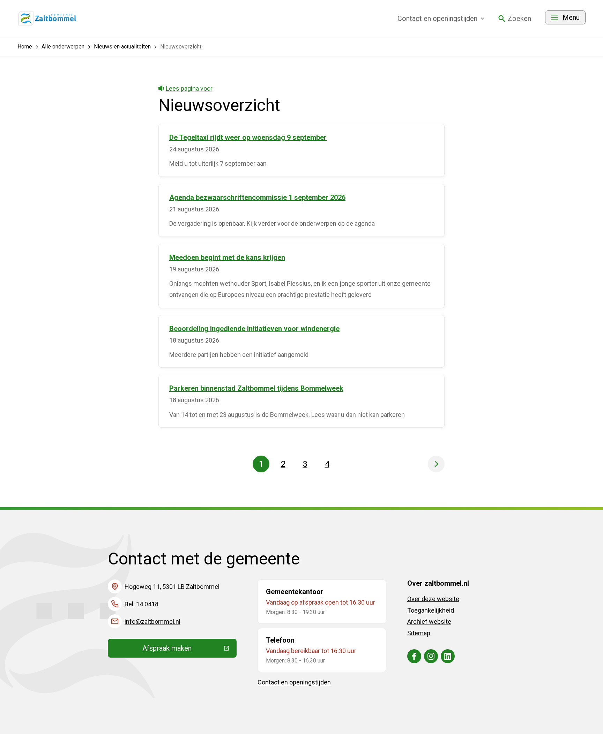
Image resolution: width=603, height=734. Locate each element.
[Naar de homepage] (47, 18)
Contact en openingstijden (294, 682)
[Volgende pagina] (436, 464)
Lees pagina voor (189, 88)
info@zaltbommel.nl (152, 621)
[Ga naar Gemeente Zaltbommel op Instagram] (431, 656)
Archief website (429, 621)
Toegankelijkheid (430, 610)
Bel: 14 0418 (141, 604)
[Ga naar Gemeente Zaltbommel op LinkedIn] (448, 656)
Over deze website (433, 598)
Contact (437, 18)
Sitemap (418, 633)
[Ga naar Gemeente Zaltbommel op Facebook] (414, 656)
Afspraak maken (189, 650)
